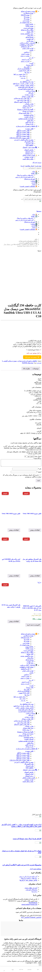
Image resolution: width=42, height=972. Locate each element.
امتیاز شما (37, 456)
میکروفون (30, 120)
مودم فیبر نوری (28, 28)
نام (39, 469)
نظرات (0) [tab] (26, 368)
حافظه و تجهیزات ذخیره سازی (28, 241)
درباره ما (34, 891)
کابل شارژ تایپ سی (23, 100)
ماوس (31, 50)
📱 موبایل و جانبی (31, 91)
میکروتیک (30, 35)
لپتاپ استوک (29, 151)
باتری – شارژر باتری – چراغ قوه (23, 83)
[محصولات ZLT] (21, 812)
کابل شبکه (30, 32)
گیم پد (31, 63)
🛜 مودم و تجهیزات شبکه (29, 11)
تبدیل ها (27, 72)
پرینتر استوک (29, 153)
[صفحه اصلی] (32, 201)
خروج (22, 166)
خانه (36, 239)
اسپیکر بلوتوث (28, 117)
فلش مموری (29, 128)
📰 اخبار (34, 184)
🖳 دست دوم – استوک (30, 147)
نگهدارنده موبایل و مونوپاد (25, 109)
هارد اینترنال (29, 143)
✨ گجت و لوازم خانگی (29, 155)
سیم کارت (30, 41)
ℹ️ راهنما (34, 173)
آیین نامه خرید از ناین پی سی (24, 177)
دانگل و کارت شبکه (27, 30)
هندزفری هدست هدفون (25, 118)
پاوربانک (30, 93)
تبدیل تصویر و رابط (20, 74)
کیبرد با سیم (25, 59)
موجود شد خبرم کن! (31, 357)
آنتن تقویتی (29, 39)
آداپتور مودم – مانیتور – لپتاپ (24, 85)
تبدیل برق (23, 76)
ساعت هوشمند (28, 115)
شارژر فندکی (29, 104)
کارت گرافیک (25, 46)
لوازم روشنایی (28, 157)
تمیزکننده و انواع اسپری (25, 89)
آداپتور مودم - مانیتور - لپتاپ (24, 708)
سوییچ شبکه (29, 37)
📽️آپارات (34, 182)
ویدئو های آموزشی (31, 889)
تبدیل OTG (26, 107)
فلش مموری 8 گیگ (23, 130)
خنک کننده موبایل (23, 113)
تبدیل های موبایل (28, 105)
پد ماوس (26, 52)
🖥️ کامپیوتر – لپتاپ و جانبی (28, 43)
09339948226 (33, 902)
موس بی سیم (25, 56)
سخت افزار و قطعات (26, 44)
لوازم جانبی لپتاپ (27, 48)
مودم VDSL (29, 26)
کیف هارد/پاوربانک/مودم (25, 87)
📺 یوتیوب (34, 181)
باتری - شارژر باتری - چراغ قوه (23, 706)
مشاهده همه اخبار (35, 869)
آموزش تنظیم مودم (31, 888)
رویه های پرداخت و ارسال (25, 175)
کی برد (31, 57)
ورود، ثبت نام (37, 162)
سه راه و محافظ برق (26, 81)
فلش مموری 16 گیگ (22, 132)
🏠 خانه (34, 171)
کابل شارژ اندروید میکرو (21, 98)
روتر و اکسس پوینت (27, 33)
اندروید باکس (29, 122)
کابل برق (26, 67)
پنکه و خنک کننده (28, 159)
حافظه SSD (29, 145)
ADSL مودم (29, 24)
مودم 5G (26, 17)
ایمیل (39, 472)
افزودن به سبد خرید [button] (33, 625)
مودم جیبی (26, 20)
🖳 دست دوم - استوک (30, 770)
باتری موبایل (29, 124)
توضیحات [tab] (35, 368)
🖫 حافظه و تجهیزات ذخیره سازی (26, 126)
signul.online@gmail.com (29, 904)
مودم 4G (26, 19)
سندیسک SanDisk (27, 363)
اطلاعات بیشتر (35, 530)
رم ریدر (23, 78)
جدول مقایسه (29, 166)
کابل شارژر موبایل (27, 96)
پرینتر (27, 80)
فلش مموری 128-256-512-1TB (19, 138)
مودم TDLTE (25, 15)
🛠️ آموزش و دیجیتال (30, 179)
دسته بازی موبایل (27, 111)
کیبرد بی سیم (25, 61)
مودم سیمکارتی (28, 13)
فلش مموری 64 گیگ (22, 136)
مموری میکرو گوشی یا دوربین (23, 140)
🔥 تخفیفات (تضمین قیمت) (28, 186)
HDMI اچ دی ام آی (23, 68)
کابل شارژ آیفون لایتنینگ (21, 102)
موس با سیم (25, 54)
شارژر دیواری (29, 94)
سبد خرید (38, 166)
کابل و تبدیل (29, 65)
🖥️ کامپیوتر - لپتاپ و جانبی (28, 665)
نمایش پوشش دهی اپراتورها (28, 880)
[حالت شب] (4, 969)
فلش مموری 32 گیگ (22, 134)
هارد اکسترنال (28, 141)
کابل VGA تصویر (24, 70)
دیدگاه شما (37, 458)
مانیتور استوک (28, 150)
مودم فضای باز (24, 22)
